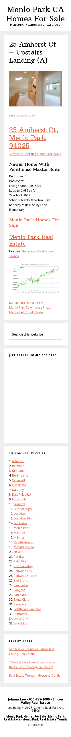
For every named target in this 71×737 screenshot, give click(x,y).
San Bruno (21, 580)
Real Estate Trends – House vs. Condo (35, 675)
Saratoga (20, 604)
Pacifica (19, 557)
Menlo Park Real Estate (31, 240)
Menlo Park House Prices (26, 303)
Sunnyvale (21, 614)
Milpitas (19, 537)
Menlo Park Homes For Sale (34, 222)
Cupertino (19, 485)
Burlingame (20, 475)
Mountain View (24, 547)
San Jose (19, 590)
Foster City (19, 499)
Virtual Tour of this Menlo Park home (35, 154)
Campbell (18, 480)
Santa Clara (21, 599)
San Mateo (21, 595)
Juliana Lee (17, 699)
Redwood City (23, 571)
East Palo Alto (21, 494)
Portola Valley (23, 566)
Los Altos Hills (23, 518)
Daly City (18, 490)
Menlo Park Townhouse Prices (30, 307)
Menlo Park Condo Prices (26, 312)
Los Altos (20, 514)
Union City (21, 619)
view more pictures (22, 115)
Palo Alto (20, 561)
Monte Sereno (23, 542)
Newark (19, 552)
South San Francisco (27, 609)
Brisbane (18, 471)
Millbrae (19, 533)
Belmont (18, 466)
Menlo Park (21, 528)
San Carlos (21, 585)
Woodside (20, 623)
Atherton (18, 461)
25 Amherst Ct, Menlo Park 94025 (33, 138)
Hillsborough (23, 509)
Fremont (19, 504)
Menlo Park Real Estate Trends (44, 719)
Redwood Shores (25, 576)
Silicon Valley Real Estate (42, 701)
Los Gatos (20, 523)
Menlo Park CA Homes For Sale (35, 14)
